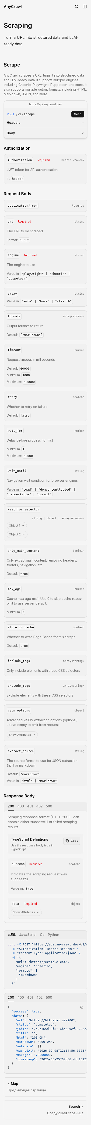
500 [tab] (49, 806)
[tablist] (45, 806)
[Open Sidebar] (85, 7)
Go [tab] (42, 935)
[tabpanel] (45, 867)
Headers (14, 122)
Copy (74, 840)
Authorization (17, 148)
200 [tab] (11, 806)
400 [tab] (20, 806)
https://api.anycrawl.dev (45, 104)
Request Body (17, 193)
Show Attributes (20, 734)
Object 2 (15, 534)
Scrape (12, 65)
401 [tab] (30, 806)
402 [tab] (39, 806)
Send (77, 114)
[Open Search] (77, 7)
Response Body (19, 795)
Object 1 (14, 525)
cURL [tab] (12, 935)
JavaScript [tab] (28, 935)
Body (11, 133)
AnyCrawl (13, 6)
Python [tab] (53, 935)
